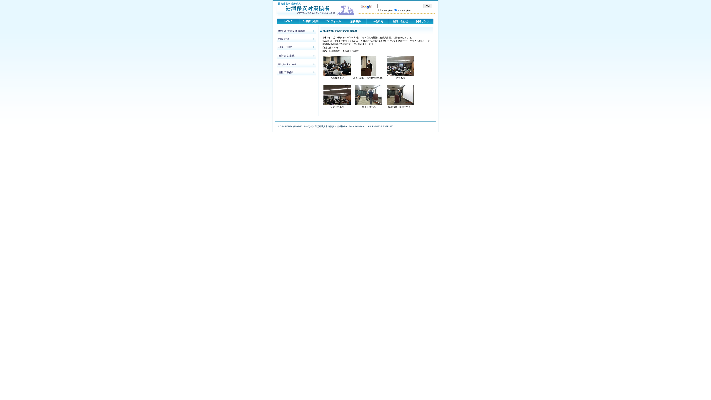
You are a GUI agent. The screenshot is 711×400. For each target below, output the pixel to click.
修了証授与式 (368, 107)
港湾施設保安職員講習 (296, 31)
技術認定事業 (296, 55)
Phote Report (296, 64)
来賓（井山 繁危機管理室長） (368, 77)
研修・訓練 (296, 47)
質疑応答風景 (337, 107)
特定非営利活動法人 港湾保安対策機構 (314, 9)
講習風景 (400, 77)
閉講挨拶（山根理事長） (400, 107)
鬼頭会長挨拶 (337, 77)
